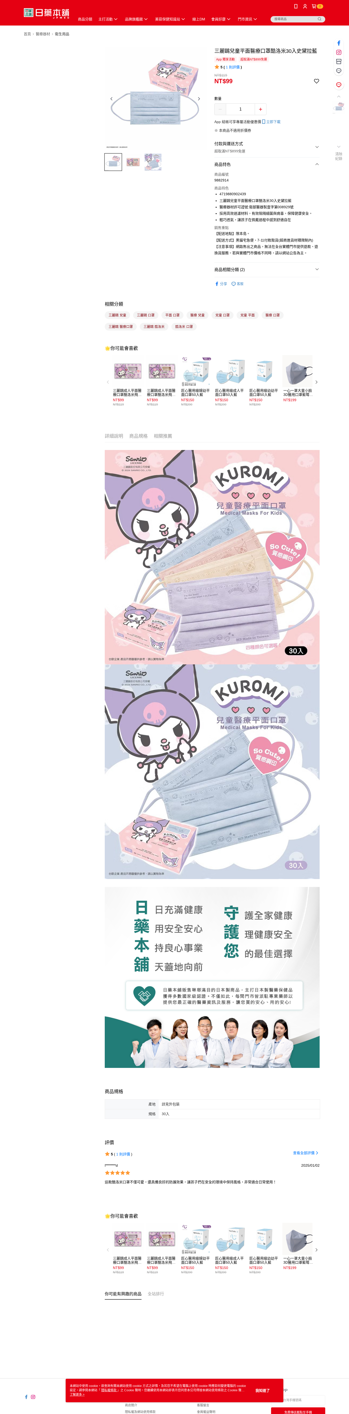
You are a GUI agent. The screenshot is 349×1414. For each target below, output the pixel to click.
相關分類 (114, 304)
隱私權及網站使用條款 (140, 1412)
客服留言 (203, 1405)
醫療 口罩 (272, 315)
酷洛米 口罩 (184, 326)
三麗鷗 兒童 (117, 315)
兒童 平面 (247, 315)
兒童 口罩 (222, 315)
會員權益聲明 (206, 1412)
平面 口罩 (172, 315)
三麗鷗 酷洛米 (154, 326)
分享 (223, 284)
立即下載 (273, 122)
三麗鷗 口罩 (146, 315)
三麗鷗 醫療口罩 (121, 326)
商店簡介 (131, 1405)
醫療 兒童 (197, 315)
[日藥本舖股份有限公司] (46, 13)
